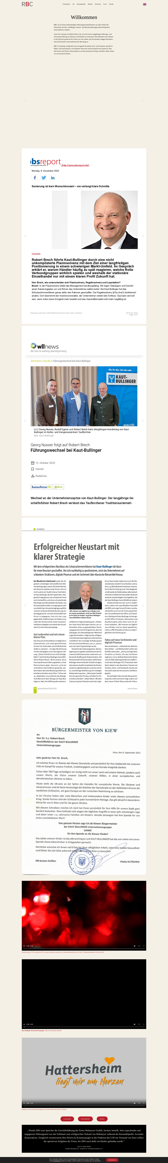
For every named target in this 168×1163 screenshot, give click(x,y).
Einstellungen (57, 1161)
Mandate (102, 1119)
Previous (25, 101)
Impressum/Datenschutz (101, 1151)
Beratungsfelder (85, 1119)
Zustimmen (112, 1160)
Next (143, 101)
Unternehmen (67, 1119)
